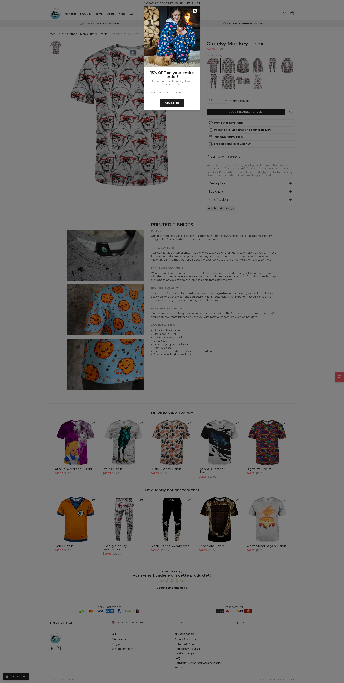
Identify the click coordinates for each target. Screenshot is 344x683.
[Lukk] (195, 11)
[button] (172, 341)
